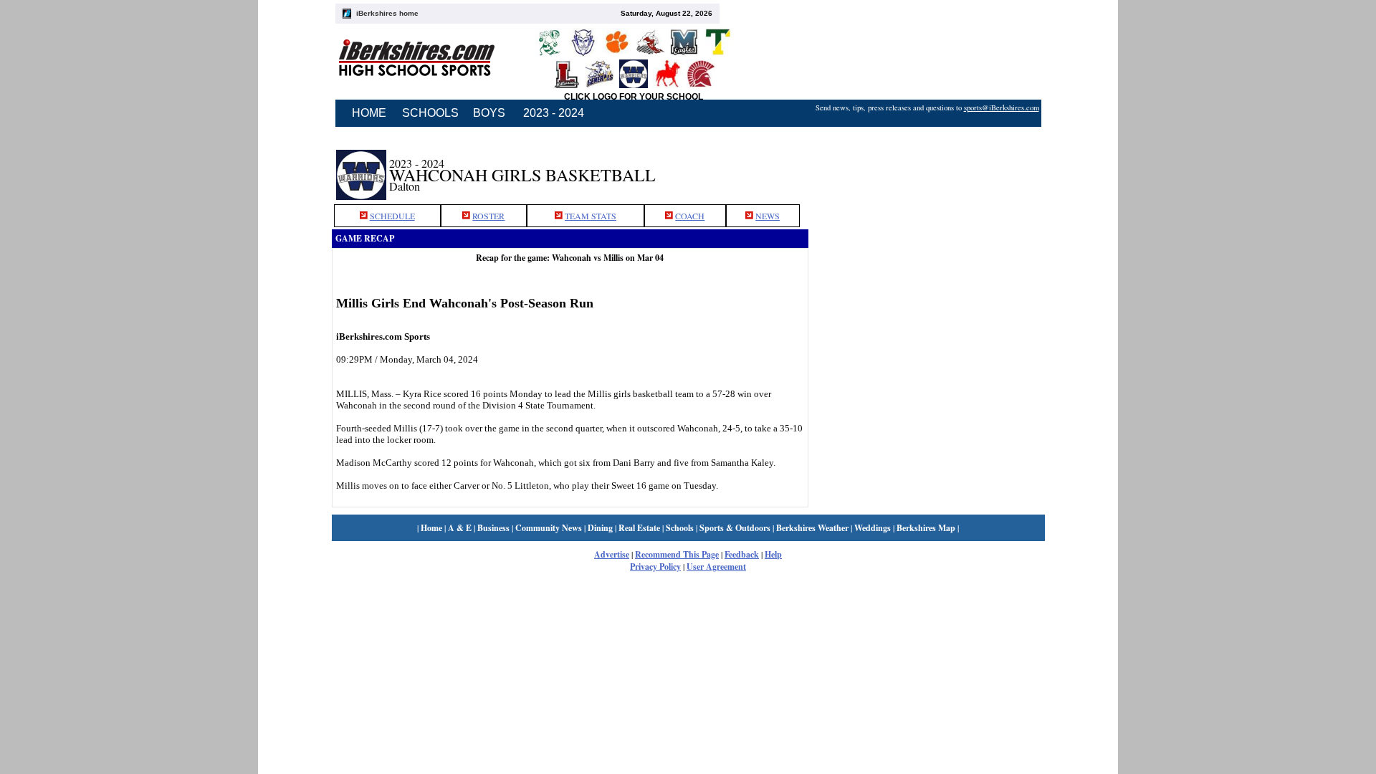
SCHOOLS (430, 113)
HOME (369, 113)
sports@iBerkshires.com (1001, 107)
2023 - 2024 (553, 113)
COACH (689, 215)
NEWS (767, 215)
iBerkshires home (387, 13)
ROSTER (488, 215)
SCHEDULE (392, 215)
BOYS (489, 113)
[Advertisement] (926, 166)
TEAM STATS (590, 215)
